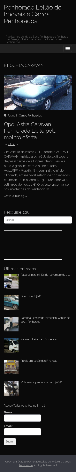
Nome (8, 412)
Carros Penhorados (30, 115)
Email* (8, 426)
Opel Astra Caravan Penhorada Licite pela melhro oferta (30, 131)
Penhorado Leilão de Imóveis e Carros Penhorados (33, 14)
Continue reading (16, 195)
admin (11, 144)
